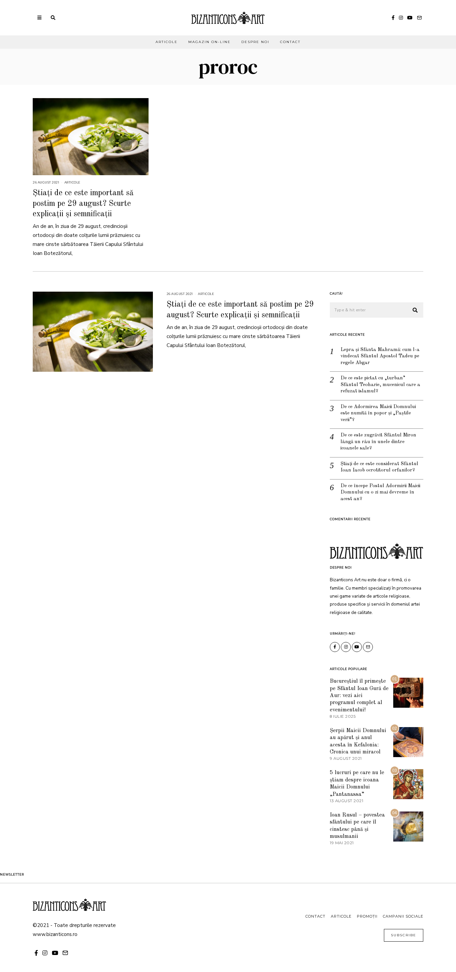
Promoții (367, 916)
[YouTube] (410, 18)
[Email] (419, 18)
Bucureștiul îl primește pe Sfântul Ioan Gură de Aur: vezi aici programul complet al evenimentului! (359, 695)
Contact (290, 42)
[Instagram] (401, 18)
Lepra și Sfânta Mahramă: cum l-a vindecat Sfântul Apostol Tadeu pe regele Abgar (380, 356)
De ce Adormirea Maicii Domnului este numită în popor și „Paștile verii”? (378, 413)
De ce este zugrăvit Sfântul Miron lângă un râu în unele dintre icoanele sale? (378, 442)
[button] (415, 310)
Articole (167, 42)
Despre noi (255, 42)
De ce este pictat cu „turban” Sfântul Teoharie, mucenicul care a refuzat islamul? (380, 385)
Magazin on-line (209, 42)
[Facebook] (393, 18)
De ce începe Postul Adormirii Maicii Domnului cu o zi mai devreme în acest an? (380, 492)
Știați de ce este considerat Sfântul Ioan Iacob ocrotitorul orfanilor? (379, 467)
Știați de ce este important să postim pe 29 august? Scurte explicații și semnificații (83, 203)
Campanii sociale (403, 916)
